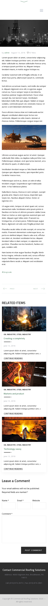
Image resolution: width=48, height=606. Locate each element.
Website (36, 500)
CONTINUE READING (13, 358)
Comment (7, 513)
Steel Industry (24, 334)
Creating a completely (14, 338)
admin (6, 53)
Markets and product (14, 393)
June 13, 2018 (9, 346)
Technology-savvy (12, 449)
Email (20, 500)
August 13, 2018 (18, 53)
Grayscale (7, 272)
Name (5, 500)
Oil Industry (10, 334)
